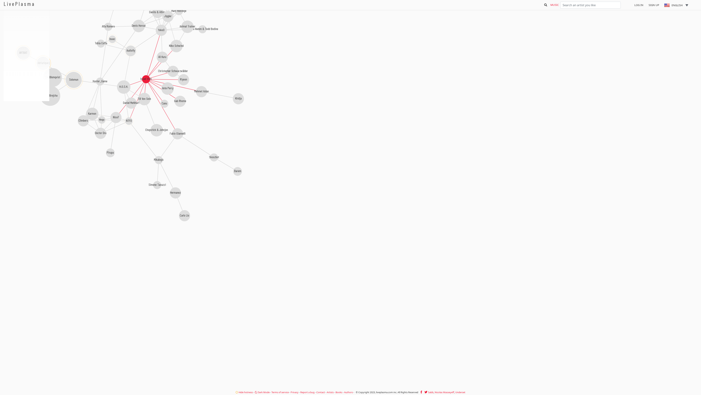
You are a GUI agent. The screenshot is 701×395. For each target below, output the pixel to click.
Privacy (294, 392)
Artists (330, 392)
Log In (638, 5)
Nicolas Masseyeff (444, 392)
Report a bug (307, 392)
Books (339, 392)
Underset (460, 392)
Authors (348, 392)
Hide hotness (245, 392)
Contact (320, 392)
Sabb (431, 392)
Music (554, 5)
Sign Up (654, 5)
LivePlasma (19, 4)
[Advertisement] (26, 121)
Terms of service (280, 392)
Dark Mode (263, 392)
